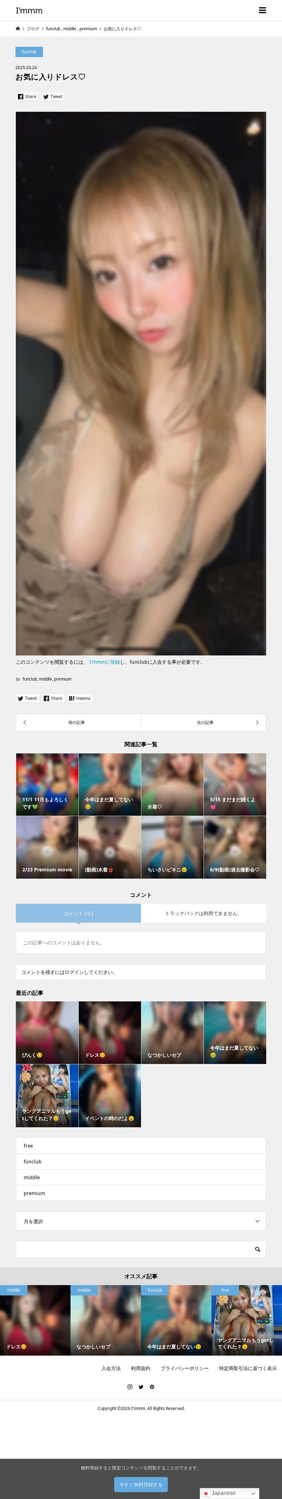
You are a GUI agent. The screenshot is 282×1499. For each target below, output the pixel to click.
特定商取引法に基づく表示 (248, 1368)
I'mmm (29, 10)
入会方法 (111, 1368)
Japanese (223, 1493)
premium (63, 679)
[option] (35, 1320)
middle (45, 679)
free (28, 1145)
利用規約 (140, 1368)
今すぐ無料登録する (141, 1484)
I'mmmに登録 (104, 662)
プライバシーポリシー (185, 1368)
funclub (29, 52)
